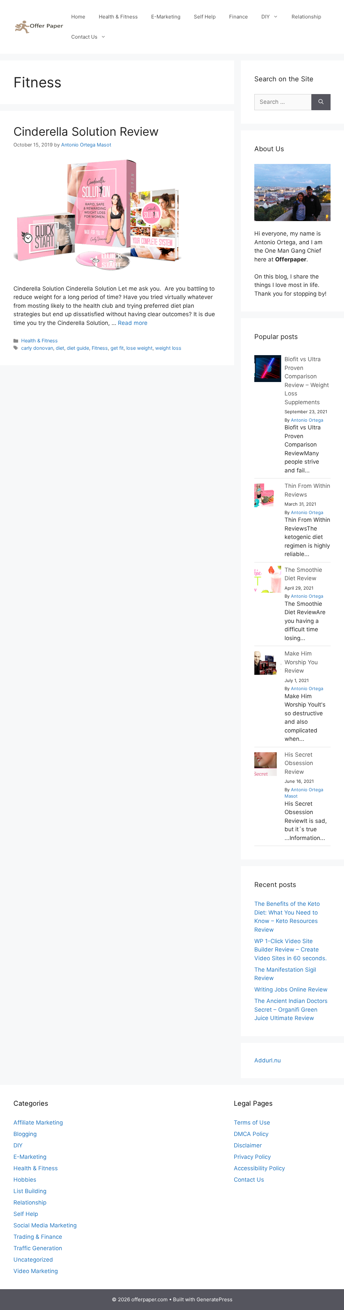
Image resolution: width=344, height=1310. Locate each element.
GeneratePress (214, 1299)
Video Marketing (35, 1271)
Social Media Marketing (45, 1225)
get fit (117, 348)
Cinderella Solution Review (86, 131)
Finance (238, 16)
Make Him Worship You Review (301, 662)
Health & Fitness (118, 16)
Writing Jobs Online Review (291, 989)
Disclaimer (248, 1145)
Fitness (100, 348)
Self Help (205, 16)
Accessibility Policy (259, 1168)
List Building (29, 1191)
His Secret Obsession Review (299, 763)
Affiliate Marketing (38, 1122)
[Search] (321, 102)
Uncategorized (33, 1259)
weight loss (168, 348)
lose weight (139, 348)
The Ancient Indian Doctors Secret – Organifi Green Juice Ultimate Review (291, 1009)
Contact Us (84, 37)
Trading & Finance (37, 1236)
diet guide (78, 348)
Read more (132, 323)
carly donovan (37, 348)
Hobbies (24, 1179)
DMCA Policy (251, 1134)
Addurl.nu (267, 1060)
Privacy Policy (252, 1156)
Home (78, 16)
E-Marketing (165, 16)
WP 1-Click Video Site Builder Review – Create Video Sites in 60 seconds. (290, 950)
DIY (265, 16)
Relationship (306, 16)
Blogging (25, 1134)
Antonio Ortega (307, 420)
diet (60, 348)
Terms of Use (252, 1122)
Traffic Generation (37, 1248)
